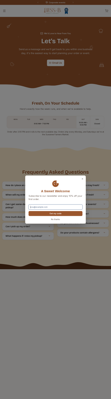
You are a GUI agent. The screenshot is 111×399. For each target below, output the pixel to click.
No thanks (55, 219)
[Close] (82, 179)
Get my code (55, 213)
